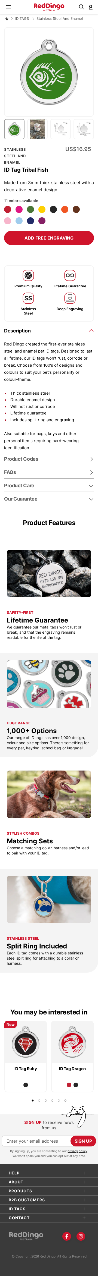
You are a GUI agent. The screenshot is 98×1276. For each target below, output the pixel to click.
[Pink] (7, 220)
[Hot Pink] (19, 209)
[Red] (7, 209)
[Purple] (41, 220)
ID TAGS (22, 18)
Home (7, 18)
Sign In (90, 7)
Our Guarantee (20, 499)
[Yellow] (41, 209)
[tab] (49, 330)
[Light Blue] (19, 220)
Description (17, 331)
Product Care (19, 485)
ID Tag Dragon (72, 1068)
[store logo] (49, 7)
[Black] (53, 209)
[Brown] (76, 209)
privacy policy (77, 1151)
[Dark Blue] (30, 220)
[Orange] (64, 209)
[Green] (30, 209)
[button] (15, 129)
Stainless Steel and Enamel (59, 18)
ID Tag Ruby (25, 1068)
